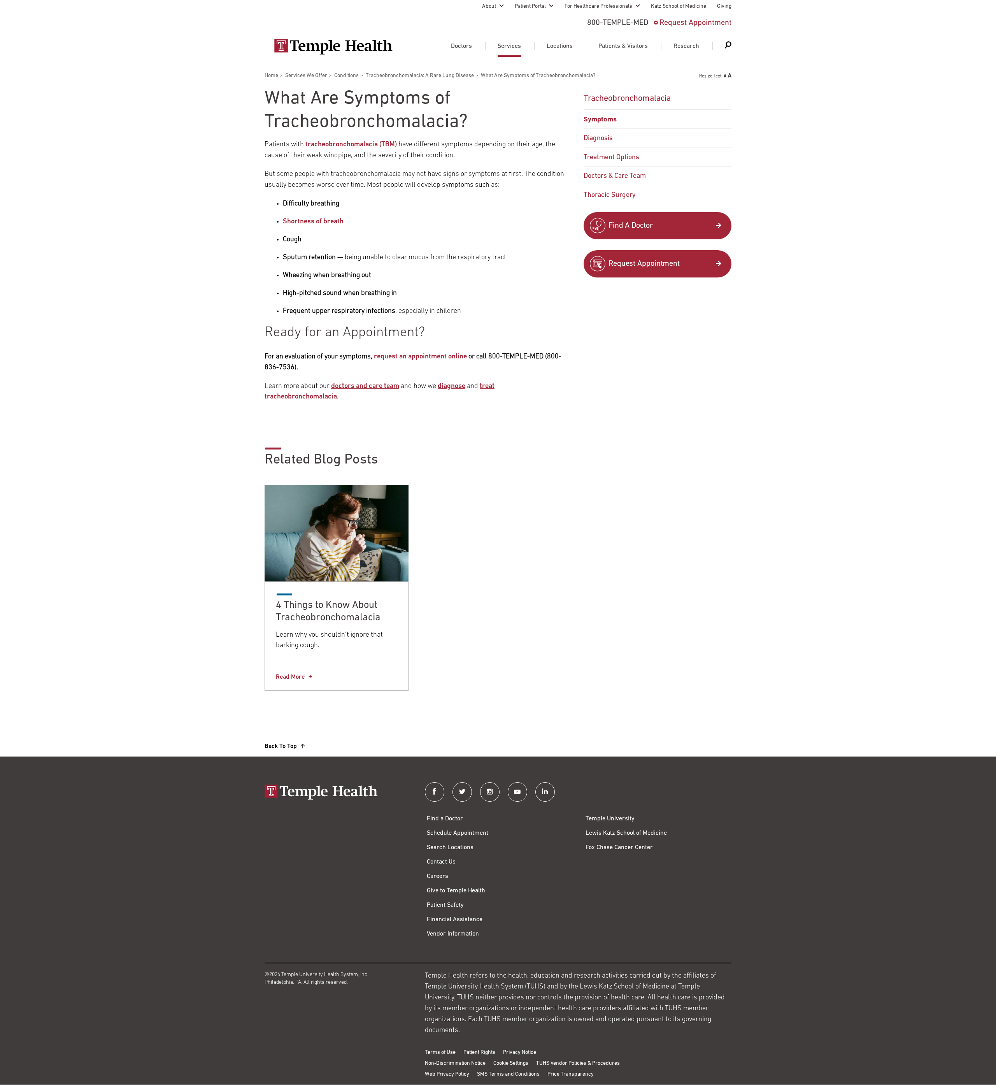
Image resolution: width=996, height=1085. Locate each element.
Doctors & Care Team (615, 176)
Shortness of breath (313, 221)
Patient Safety (445, 905)
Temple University (610, 819)
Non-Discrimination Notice (455, 1063)
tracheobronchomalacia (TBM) (351, 144)
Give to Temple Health (456, 891)
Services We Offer (306, 76)
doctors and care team (365, 386)
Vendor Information (453, 934)
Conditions (346, 76)
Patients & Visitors (623, 46)
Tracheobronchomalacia (627, 98)
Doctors (461, 46)
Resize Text (710, 76)
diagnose (451, 386)
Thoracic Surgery (610, 195)
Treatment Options (611, 157)
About (489, 6)
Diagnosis (598, 138)
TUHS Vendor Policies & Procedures (578, 1063)
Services (509, 46)
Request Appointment (695, 23)
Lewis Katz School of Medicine (626, 833)
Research (686, 46)
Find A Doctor (630, 226)
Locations (560, 46)
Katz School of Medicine (678, 6)
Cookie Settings (510, 1063)
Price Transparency (570, 1074)
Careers (437, 876)
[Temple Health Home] (333, 46)
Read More (290, 677)
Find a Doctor (445, 819)
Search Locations (450, 847)
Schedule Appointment (457, 833)
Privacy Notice (519, 1052)
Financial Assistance (454, 919)
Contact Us (441, 862)
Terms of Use (440, 1052)
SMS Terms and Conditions (508, 1074)
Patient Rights (479, 1052)
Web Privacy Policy (447, 1074)
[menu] (657, 146)
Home (271, 76)
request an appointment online (420, 356)
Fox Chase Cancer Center (619, 847)
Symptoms (600, 119)
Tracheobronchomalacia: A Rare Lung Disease (420, 76)
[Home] (337, 793)
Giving (724, 6)
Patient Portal (530, 6)
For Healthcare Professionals (598, 6)
